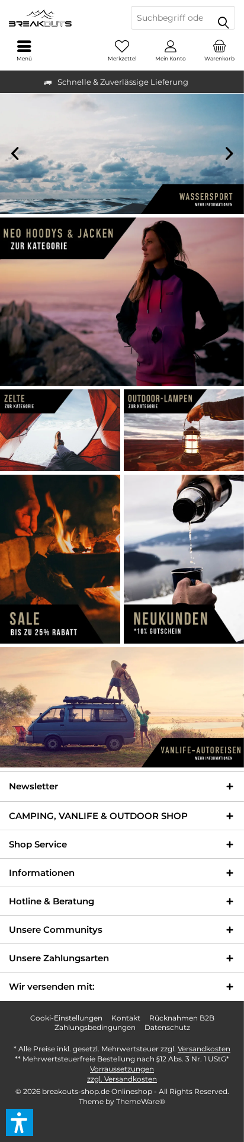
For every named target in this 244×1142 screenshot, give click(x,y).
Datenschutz (167, 1027)
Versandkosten (204, 1048)
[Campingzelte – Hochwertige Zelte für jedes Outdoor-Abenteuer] (60, 430)
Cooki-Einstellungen (66, 1017)
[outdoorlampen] (184, 430)
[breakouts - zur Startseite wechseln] (61, 18)
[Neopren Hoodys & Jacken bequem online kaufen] (122, 301)
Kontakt (125, 1017)
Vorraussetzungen (122, 1068)
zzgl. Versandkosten (122, 1078)
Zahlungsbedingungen (95, 1027)
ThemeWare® (140, 1101)
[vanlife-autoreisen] (122, 707)
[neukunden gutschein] (184, 559)
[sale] (60, 559)
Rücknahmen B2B (181, 1017)
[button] (19, 1122)
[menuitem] (219, 50)
